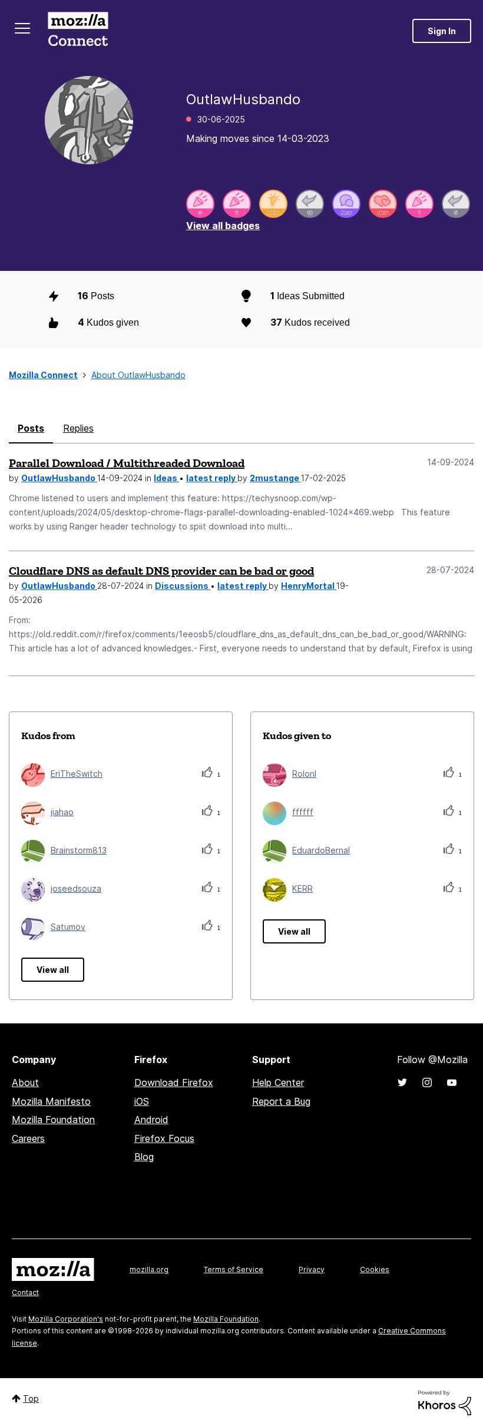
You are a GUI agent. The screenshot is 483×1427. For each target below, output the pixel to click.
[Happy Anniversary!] (200, 204)
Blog (144, 1157)
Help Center (278, 1082)
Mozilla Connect (78, 31)
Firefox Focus (164, 1138)
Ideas (166, 478)
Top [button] (31, 1398)
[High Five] (383, 204)
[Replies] (310, 204)
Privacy (312, 1269)
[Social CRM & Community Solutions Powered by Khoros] (444, 1402)
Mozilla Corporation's (65, 1319)
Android (151, 1119)
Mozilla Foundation (53, 1119)
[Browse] (22, 28)
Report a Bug (281, 1101)
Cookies (374, 1269)
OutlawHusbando (59, 478)
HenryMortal (308, 586)
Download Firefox (173, 1082)
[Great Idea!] (273, 204)
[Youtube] (451, 1082)
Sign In (442, 31)
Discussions (182, 586)
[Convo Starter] (346, 204)
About (25, 1082)
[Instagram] (427, 1082)
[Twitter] (402, 1082)
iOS (141, 1101)
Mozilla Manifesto (51, 1101)
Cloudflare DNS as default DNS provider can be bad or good (161, 571)
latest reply (211, 478)
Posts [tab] (31, 428)
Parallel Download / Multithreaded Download (126, 463)
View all (53, 970)
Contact (25, 1292)
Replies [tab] (78, 428)
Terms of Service (233, 1269)
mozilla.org (149, 1269)
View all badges (223, 225)
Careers (28, 1138)
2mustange (275, 478)
